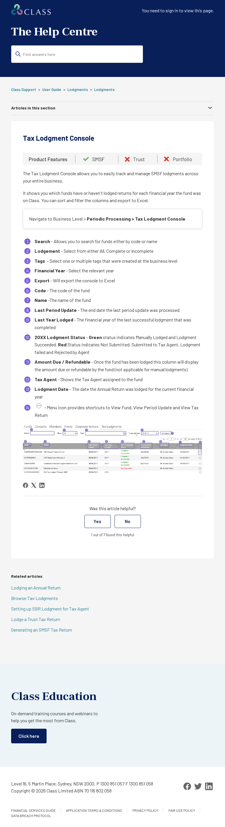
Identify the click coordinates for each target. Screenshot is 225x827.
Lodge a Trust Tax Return (35, 619)
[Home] (31, 13)
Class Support (23, 89)
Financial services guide (33, 810)
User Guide (51, 89)
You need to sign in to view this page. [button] (178, 10)
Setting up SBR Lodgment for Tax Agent (50, 608)
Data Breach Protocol (31, 816)
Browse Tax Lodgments (34, 598)
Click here (28, 736)
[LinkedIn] (42, 485)
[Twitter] (198, 786)
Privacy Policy (145, 810)
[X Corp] (33, 485)
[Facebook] (25, 485)
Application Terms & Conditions (94, 810)
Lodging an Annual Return (36, 587)
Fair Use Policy (181, 810)
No (127, 521)
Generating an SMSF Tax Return (41, 629)
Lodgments (77, 89)
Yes (97, 521)
